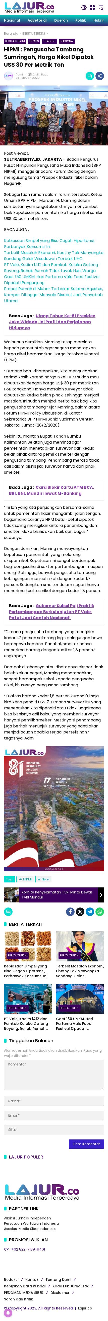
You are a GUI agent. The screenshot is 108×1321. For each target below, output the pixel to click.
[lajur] (29, 7)
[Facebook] (70, 911)
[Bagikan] (99, 76)
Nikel (45, 879)
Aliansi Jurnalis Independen (27, 1218)
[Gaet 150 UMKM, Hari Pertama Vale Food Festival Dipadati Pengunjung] (80, 999)
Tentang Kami (58, 1279)
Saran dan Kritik (18, 1299)
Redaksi (11, 1279)
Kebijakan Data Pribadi (24, 1286)
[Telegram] (90, 911)
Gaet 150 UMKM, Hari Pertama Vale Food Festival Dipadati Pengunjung (74, 1024)
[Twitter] (80, 911)
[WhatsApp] (99, 911)
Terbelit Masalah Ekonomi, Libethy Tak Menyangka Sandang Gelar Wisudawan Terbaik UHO (53, 256)
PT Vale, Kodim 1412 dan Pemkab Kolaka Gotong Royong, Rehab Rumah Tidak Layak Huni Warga (51, 268)
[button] (84, 8)
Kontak (31, 1279)
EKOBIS (34, 41)
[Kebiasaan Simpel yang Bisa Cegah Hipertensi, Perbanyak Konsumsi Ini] (28, 946)
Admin (20, 74)
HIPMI (27, 879)
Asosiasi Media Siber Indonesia (30, 1228)
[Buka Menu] (92, 8)
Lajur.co (85, 1308)
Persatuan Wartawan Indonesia (31, 1223)
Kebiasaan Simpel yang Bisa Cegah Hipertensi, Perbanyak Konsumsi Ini (49, 244)
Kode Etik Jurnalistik (70, 1286)
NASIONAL (67, 41)
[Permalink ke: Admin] (10, 75)
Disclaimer (60, 1292)
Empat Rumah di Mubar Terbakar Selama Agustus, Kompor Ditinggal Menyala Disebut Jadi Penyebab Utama (53, 295)
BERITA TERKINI (15, 41)
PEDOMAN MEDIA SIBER (23, 1292)
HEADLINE (49, 41)
